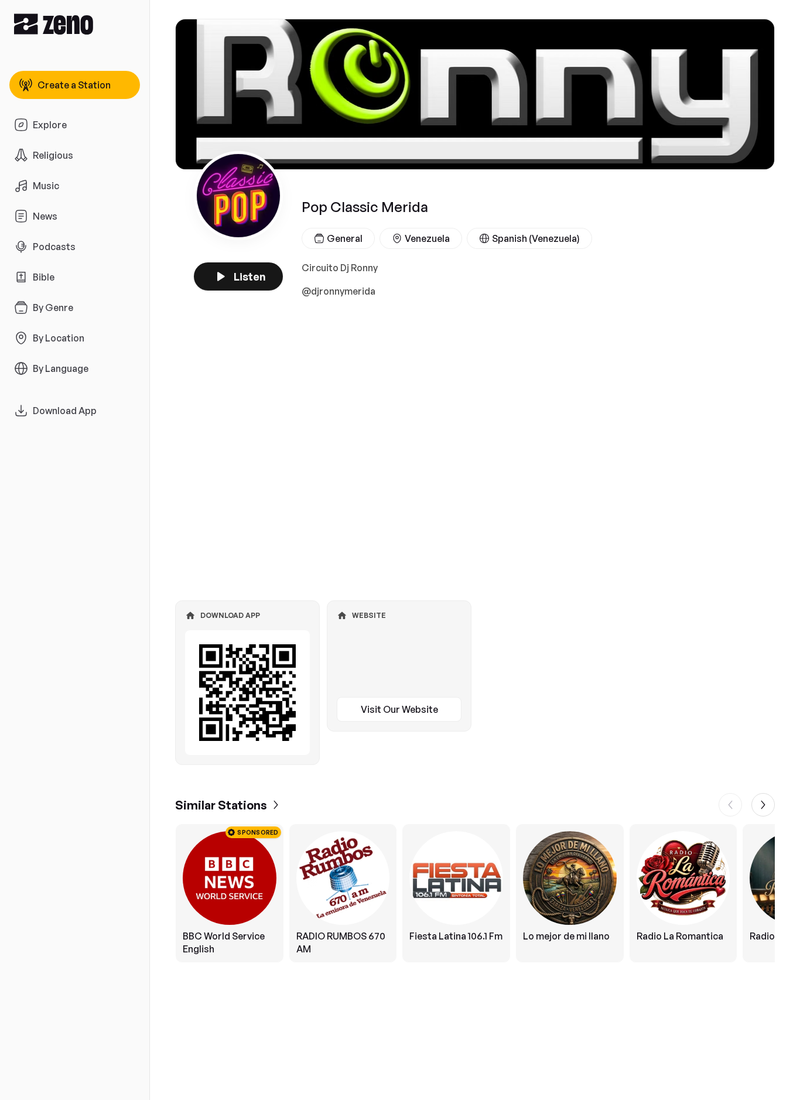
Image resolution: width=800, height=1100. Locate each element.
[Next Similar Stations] (763, 805)
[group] (475, 893)
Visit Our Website (399, 709)
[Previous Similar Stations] (730, 805)
